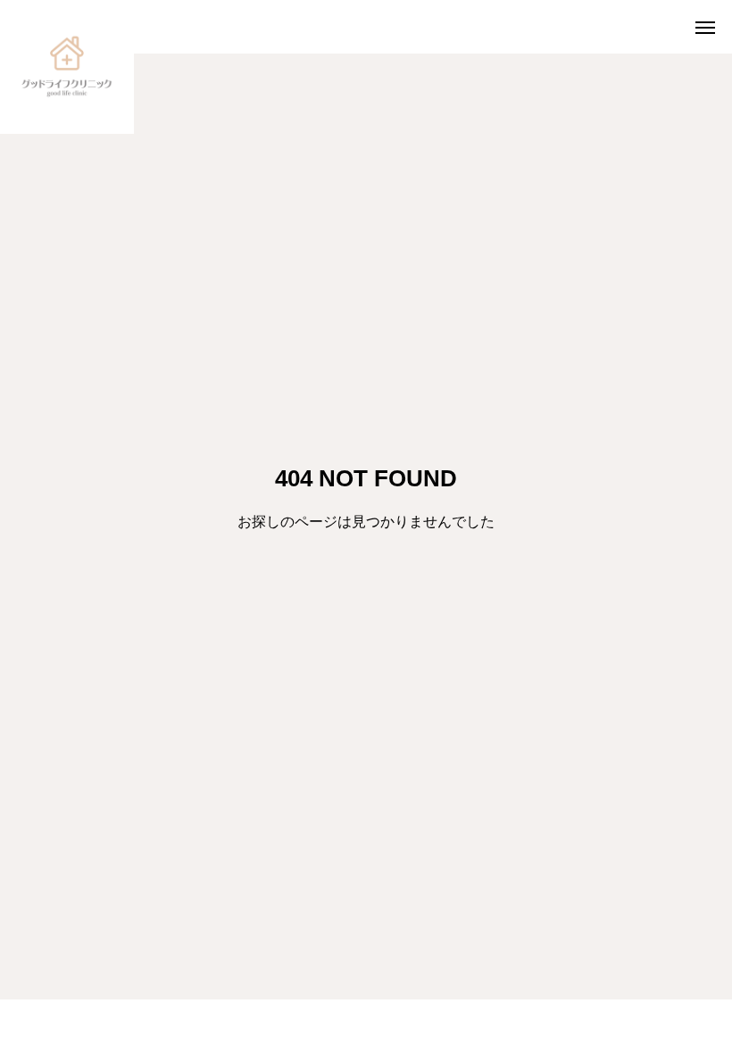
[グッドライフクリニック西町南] (67, 67)
